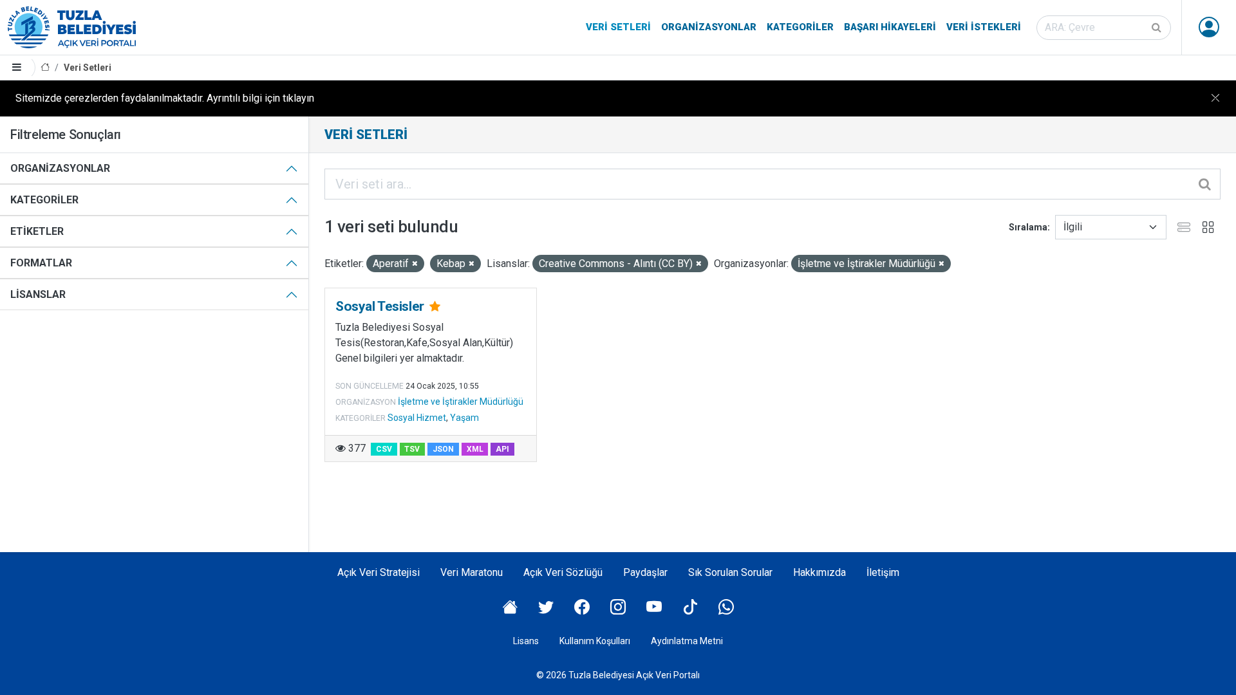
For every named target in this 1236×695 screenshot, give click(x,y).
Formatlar (41, 263)
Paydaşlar (645, 572)
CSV (384, 449)
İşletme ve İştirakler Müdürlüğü (460, 401)
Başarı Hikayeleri (890, 27)
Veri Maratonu (471, 572)
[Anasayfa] (45, 68)
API (502, 449)
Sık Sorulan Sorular (730, 572)
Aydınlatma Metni (687, 641)
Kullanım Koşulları (594, 641)
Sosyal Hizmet (417, 417)
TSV (412, 449)
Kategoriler (800, 27)
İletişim (882, 572)
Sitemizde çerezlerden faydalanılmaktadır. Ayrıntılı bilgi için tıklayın (164, 98)
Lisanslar (38, 294)
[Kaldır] (415, 264)
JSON (443, 449)
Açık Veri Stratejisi (378, 572)
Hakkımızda (819, 572)
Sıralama (1028, 227)
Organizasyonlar (708, 27)
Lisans (526, 641)
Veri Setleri (618, 27)
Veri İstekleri (983, 27)
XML (475, 449)
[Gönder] (1157, 27)
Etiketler (37, 231)
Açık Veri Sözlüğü (563, 572)
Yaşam (464, 417)
